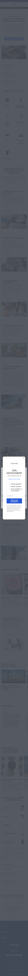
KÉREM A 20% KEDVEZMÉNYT (14, 500)
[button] (23, 458)
